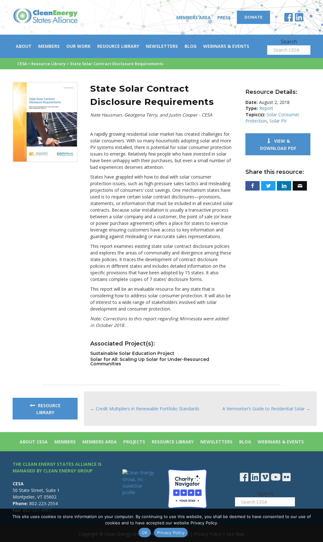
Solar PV (277, 121)
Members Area (193, 17)
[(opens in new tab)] (45, 121)
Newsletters (162, 46)
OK (145, 532)
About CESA (34, 442)
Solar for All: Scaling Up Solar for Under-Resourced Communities (149, 362)
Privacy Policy (171, 532)
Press (224, 17)
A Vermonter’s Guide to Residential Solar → (266, 409)
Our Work (78, 46)
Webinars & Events (226, 46)
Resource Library (118, 46)
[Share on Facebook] (252, 186)
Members (49, 46)
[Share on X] (268, 186)
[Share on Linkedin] (284, 186)
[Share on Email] (300, 186)
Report (266, 108)
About (24, 46)
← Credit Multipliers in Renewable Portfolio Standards (144, 409)
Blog (191, 46)
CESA (22, 63)
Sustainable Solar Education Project (132, 353)
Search (289, 41)
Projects (134, 442)
